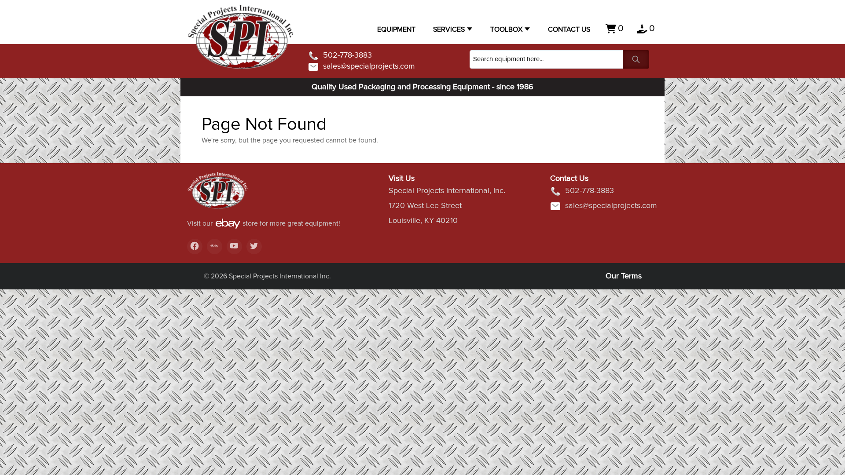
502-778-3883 (347, 55)
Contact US (569, 29)
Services (449, 29)
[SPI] (218, 195)
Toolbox (506, 29)
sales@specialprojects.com (369, 66)
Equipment (396, 29)
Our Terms (624, 276)
